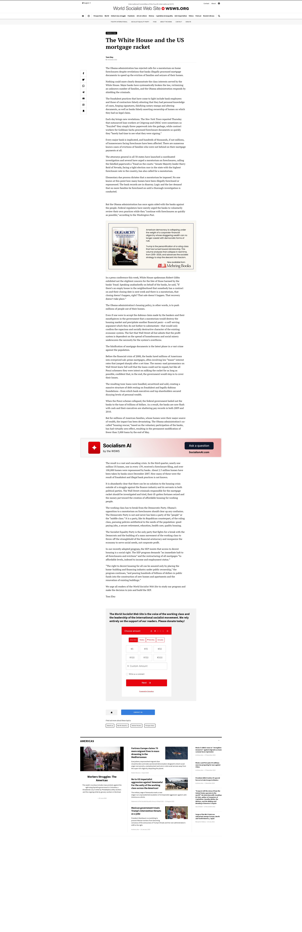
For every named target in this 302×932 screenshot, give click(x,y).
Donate (188, 22)
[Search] (219, 17)
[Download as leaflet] (83, 105)
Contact (206, 3)
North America (122, 725)
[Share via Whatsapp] (83, 86)
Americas (110, 725)
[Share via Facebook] (83, 73)
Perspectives (149, 725)
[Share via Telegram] (83, 92)
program (135, 548)
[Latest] (89, 17)
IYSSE (155, 22)
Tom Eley (109, 57)
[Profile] (219, 4)
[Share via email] (83, 98)
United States (136, 725)
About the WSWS (166, 22)
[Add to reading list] (83, 111)
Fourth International (119, 22)
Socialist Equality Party (140, 22)
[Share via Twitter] (83, 80)
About (213, 3)
